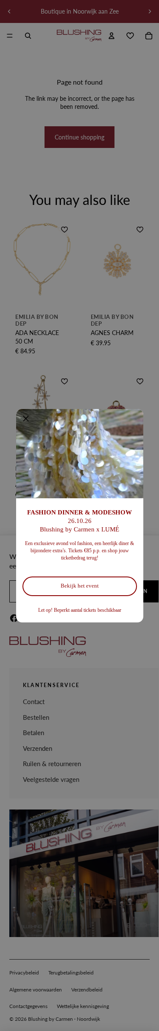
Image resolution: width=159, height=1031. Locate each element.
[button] (25, 418)
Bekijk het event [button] (80, 585)
